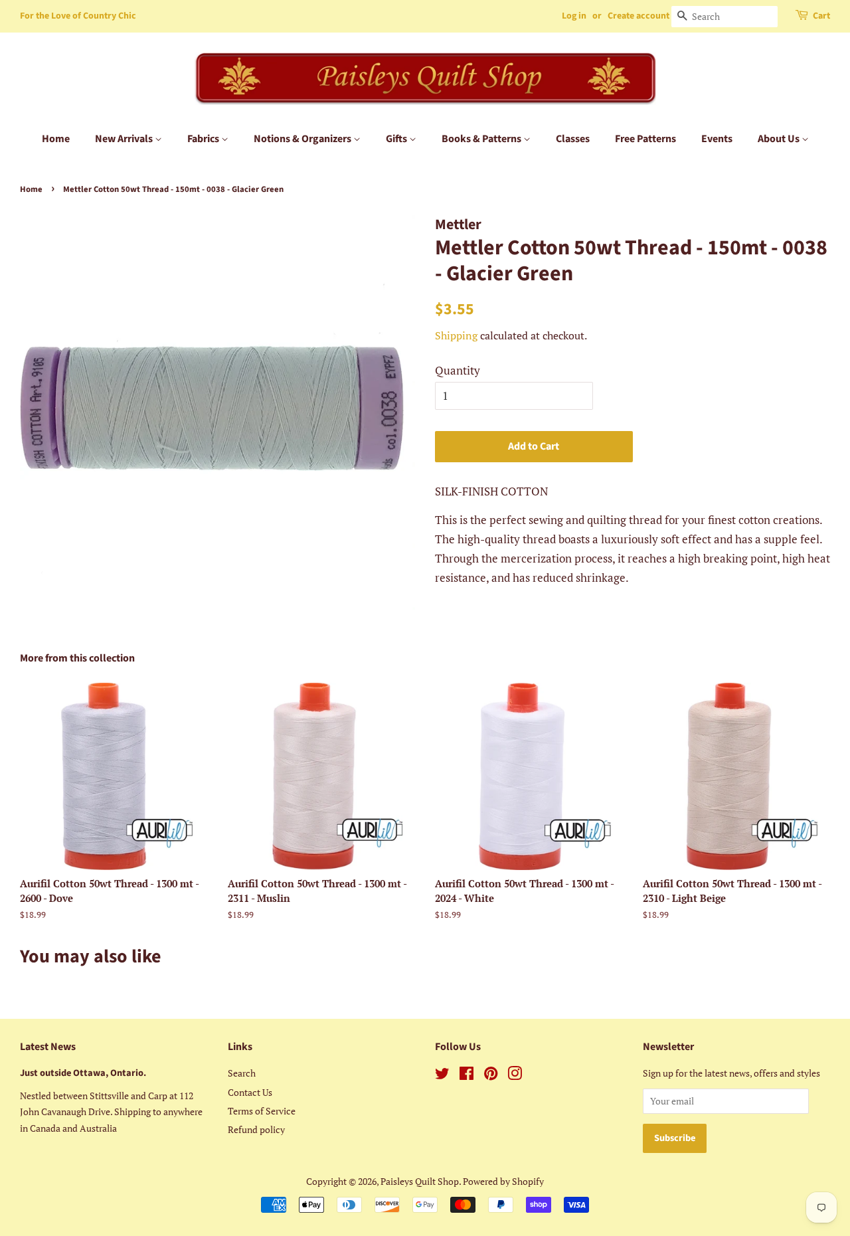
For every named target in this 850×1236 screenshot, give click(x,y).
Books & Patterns (482, 139)
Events (716, 139)
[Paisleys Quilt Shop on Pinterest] (490, 1075)
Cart (821, 16)
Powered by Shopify (503, 1181)
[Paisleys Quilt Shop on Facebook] (466, 1075)
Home (56, 139)
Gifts (397, 139)
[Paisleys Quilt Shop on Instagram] (514, 1075)
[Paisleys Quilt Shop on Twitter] (442, 1075)
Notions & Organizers (303, 139)
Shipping (456, 335)
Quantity (457, 370)
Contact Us (250, 1092)
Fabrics (204, 139)
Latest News (48, 1046)
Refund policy (256, 1129)
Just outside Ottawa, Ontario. (83, 1073)
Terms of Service (262, 1110)
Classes (573, 139)
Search (242, 1073)
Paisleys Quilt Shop (420, 1181)
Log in (574, 16)
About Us (780, 139)
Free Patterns (645, 139)
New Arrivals (125, 139)
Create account (638, 16)
